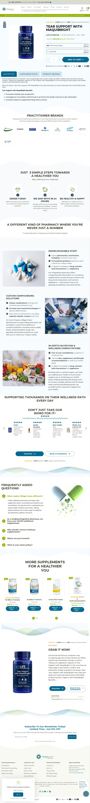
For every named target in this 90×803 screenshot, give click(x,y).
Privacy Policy (50, 771)
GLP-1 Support (37, 7)
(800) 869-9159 (78, 772)
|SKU (78, 35)
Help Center (27, 768)
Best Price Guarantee (30, 773)
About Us (49, 768)
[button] (4, 428)
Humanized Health (7, 771)
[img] (45, 416)
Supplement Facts (28, 74)
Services (53, 7)
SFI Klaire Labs (55, 602)
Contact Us (49, 765)
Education (66, 7)
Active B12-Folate (56, 600)
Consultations (5, 765)
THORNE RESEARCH (77, 603)
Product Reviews (51, 74)
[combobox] (45, 11)
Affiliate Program (51, 776)
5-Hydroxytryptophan (77, 600)
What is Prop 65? (29, 765)
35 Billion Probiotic (12, 600)
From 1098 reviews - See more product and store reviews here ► (45, 418)
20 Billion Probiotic (34, 600)
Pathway (29, 7)
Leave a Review (29, 776)
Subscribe (72, 737)
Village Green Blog (7, 773)
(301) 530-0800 (73, 771)
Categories (46, 7)
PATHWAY (12, 602)
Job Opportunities (51, 773)
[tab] (22, 496)
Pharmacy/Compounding (9, 768)
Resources (59, 7)
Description (9, 74)
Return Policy (28, 771)
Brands (23, 7)
